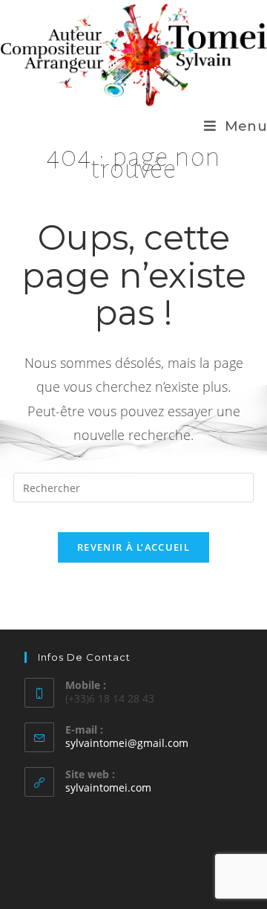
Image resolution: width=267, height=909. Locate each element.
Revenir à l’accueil (133, 547)
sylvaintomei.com (108, 787)
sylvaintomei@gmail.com (126, 743)
